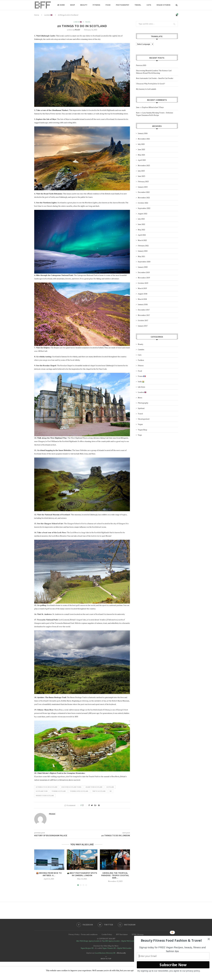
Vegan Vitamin (163, 5)
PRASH (77, 30)
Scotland (110, 787)
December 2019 (144, 272)
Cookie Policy (107, 934)
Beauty (83, 5)
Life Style (141, 387)
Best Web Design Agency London (88, 941)
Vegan (140, 424)
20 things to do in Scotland (46, 787)
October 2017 (143, 320)
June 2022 (141, 224)
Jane (137, 107)
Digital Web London (128, 941)
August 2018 (142, 294)
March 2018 (142, 299)
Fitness (96, 5)
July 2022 (141, 219)
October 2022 (143, 203)
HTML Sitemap (138, 934)
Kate (138, 112)
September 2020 (144, 261)
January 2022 (142, 251)
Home (62, 5)
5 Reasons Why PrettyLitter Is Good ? (150, 83)
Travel (138, 5)
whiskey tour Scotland (45, 795)
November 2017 (144, 315)
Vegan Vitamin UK (109, 948)
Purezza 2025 (141, 65)
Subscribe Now (173, 964)
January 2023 (142, 187)
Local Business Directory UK (105, 953)
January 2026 (142, 133)
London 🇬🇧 (78, 22)
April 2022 (142, 235)
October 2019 (143, 283)
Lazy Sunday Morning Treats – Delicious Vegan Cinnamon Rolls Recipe (154, 113)
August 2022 (142, 213)
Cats (149, 5)
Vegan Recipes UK (87, 948)
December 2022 (144, 192)
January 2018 (142, 304)
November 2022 (144, 197)
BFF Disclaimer (122, 934)
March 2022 (142, 240)
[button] (171, 940)
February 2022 (143, 245)
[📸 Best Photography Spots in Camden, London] (82, 859)
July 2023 (141, 171)
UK (111, 791)
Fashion (141, 360)
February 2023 (143, 181)
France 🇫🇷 (142, 376)
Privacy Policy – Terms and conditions (83, 934)
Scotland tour (41, 791)
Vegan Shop (142, 430)
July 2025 (141, 144)
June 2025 (141, 149)
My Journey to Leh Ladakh (146, 89)
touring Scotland (59, 791)
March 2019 (142, 288)
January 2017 (142, 326)
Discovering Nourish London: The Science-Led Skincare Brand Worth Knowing (153, 71)
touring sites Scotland (79, 791)
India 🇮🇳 (141, 381)
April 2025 (142, 160)
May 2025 (141, 155)
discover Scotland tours (71, 787)
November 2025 (144, 139)
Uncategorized (143, 419)
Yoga (140, 435)
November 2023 (144, 165)
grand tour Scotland (94, 787)
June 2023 (141, 176)
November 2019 (144, 277)
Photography (122, 5)
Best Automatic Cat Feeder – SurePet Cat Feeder (154, 78)
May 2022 (141, 229)
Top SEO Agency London (111, 941)
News (140, 397)
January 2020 (142, 267)
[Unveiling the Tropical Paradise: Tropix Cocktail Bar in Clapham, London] (115, 859)
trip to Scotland (99, 791)
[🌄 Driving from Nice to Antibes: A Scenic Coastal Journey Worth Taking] (49, 859)
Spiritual (141, 408)
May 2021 (141, 256)
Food (108, 5)
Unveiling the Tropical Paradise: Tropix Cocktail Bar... (115, 875)
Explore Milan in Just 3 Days (153, 107)
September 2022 (144, 208)
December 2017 (144, 310)
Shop (72, 5)
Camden (141, 349)
